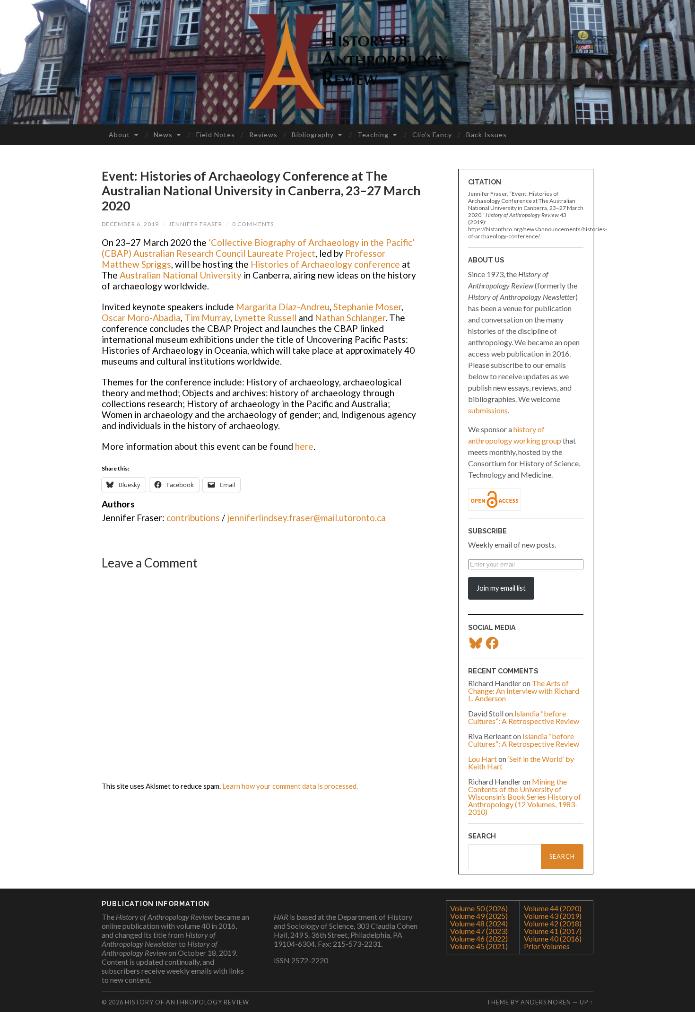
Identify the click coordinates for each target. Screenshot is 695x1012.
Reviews (263, 135)
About (119, 135)
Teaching (373, 135)
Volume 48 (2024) (479, 923)
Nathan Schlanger (350, 317)
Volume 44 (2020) (553, 908)
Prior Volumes (547, 946)
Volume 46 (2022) (479, 938)
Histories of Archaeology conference (325, 264)
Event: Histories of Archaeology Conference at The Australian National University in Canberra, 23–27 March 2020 (261, 190)
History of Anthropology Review (187, 1002)
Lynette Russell (266, 317)
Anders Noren (546, 1002)
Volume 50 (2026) (479, 908)
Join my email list (501, 588)
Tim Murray (207, 317)
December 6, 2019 (130, 223)
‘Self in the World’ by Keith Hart (521, 762)
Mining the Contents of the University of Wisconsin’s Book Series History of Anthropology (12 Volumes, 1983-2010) (524, 796)
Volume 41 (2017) (553, 930)
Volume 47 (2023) (479, 930)
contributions (193, 517)
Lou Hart (482, 758)
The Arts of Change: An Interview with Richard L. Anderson (523, 691)
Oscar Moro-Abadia (141, 317)
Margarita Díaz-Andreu (283, 306)
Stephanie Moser (367, 306)
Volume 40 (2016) (553, 938)
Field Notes (215, 135)
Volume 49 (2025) (479, 915)
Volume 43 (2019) (553, 915)
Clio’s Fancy (432, 135)
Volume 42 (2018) (553, 923)
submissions (488, 410)
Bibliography (313, 135)
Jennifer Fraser (195, 223)
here (304, 446)
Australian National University (181, 275)
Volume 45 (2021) (479, 946)
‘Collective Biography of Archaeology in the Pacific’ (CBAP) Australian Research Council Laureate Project (258, 248)
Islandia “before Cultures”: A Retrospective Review (523, 717)
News (163, 135)
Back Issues (486, 135)
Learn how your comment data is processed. (290, 786)
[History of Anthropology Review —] (347, 61)
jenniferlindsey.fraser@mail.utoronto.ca (306, 517)
